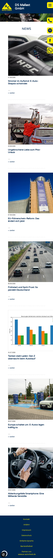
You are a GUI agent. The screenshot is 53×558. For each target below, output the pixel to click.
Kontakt (26, 519)
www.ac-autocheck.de (27, 554)
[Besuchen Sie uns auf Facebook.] (50, 40)
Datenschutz (26, 535)
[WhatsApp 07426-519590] (50, 50)
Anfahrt (27, 524)
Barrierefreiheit (27, 546)
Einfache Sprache (26, 541)
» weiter (11, 93)
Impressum (26, 530)
